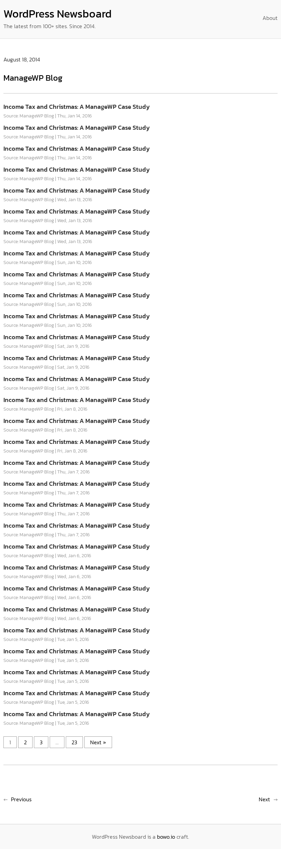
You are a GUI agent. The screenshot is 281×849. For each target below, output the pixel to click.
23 (74, 742)
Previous (21, 799)
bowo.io (166, 837)
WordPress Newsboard (57, 13)
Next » (98, 742)
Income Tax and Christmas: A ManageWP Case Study (76, 106)
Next (264, 799)
